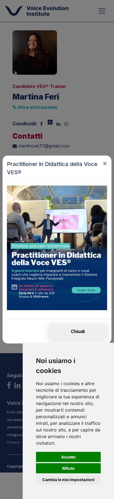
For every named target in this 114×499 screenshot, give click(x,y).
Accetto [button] (68, 457)
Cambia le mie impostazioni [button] (68, 479)
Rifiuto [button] (68, 468)
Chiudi (78, 331)
